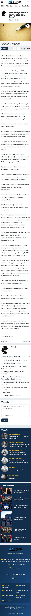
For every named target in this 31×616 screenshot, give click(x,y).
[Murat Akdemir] (4, 436)
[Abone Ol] (25, 49)
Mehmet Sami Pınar (16, 442)
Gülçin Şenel (14, 20)
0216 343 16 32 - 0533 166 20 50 (16, 564)
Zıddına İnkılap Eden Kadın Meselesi (15, 387)
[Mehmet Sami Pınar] (4, 444)
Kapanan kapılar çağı (16, 470)
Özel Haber (26, 6)
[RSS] (23, 574)
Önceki (4, 341)
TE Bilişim (20, 613)
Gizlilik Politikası (10, 607)
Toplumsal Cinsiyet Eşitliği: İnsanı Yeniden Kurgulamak (13, 378)
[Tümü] (29, 430)
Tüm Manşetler (8, 595)
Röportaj (9, 6)
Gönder (5, 420)
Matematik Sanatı (9, 363)
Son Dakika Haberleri (20, 596)
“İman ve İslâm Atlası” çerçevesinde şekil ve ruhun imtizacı (18, 462)
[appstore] (15, 578)
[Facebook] (8, 574)
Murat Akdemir (14, 434)
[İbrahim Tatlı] (4, 477)
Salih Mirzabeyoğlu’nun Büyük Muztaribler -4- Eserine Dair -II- (19, 445)
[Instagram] (14, 574)
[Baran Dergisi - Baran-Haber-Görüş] (15, 1)
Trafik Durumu (8, 590)
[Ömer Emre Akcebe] (4, 452)
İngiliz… (12, 478)
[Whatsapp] (20, 574)
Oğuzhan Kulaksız (15, 458)
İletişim (18, 607)
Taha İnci (12, 468)
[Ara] (28, 2)
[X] (11, 574)
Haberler (17, 6)
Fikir (2, 6)
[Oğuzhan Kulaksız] (4, 460)
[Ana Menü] (2, 2)
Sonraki (26, 341)
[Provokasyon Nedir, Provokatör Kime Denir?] (15, 32)
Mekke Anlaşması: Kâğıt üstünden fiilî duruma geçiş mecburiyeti (18, 453)
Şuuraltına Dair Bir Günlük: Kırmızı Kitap (16, 382)
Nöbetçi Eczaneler (5, 586)
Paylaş (5, 48)
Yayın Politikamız (15, 609)
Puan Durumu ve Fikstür (22, 591)
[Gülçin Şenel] (4, 13)
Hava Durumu (23, 585)
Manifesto (6, 392)
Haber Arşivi (8, 601)
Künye (23, 607)
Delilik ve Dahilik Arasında (12, 360)
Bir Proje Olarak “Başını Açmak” (13, 372)
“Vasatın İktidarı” (9, 396)
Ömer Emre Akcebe (15, 450)
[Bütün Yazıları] (29, 357)
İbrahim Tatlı (14, 476)
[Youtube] (17, 574)
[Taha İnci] (4, 469)
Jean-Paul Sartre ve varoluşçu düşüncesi (19, 437)
